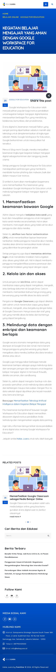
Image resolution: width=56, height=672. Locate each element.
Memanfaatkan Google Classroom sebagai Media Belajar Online (29, 498)
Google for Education (19, 100)
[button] (26, 522)
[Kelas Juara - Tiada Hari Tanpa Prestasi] (9, 4)
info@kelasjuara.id (19, 648)
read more (15, 516)
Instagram (17, 596)
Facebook (7, 596)
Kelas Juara (23, 438)
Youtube (12, 596)
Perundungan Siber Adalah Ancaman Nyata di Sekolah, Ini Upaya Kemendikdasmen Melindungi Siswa (26, 573)
